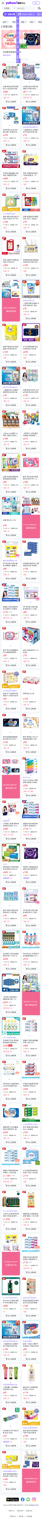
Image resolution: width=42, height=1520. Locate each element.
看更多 (18, 61)
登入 (36, 3)
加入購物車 (12, 101)
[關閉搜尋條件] (14, 8)
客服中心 (12, 1511)
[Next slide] (18, 72)
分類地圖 (29, 1516)
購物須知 (29, 1511)
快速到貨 (18, 29)
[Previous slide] (3, 72)
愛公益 (18, 57)
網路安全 (13, 1516)
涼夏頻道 (18, 38)
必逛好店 (18, 43)
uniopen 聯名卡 (27, 14)
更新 (36, 1505)
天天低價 (18, 33)
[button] (14, 59)
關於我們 (20, 1511)
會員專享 (18, 52)
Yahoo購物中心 (15, 3)
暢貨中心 (18, 24)
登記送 (18, 19)
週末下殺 (18, 47)
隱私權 (21, 1516)
